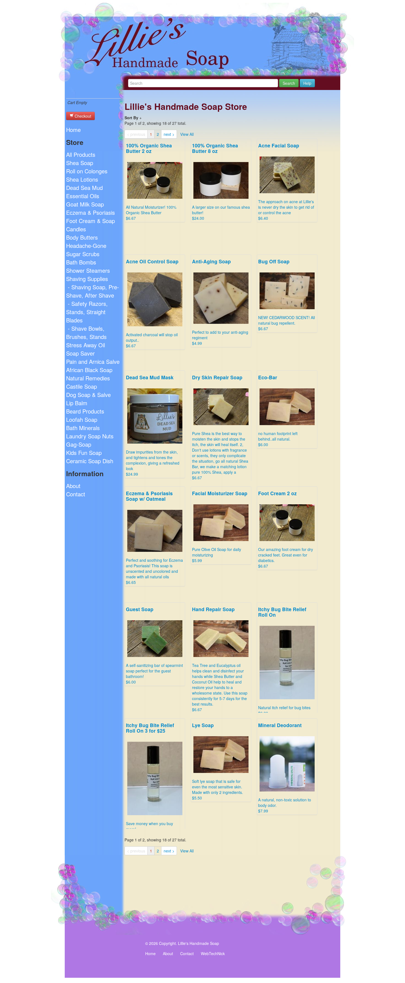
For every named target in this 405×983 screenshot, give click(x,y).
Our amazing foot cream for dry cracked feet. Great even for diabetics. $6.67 (285, 529)
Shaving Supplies (87, 279)
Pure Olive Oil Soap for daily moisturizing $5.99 (219, 526)
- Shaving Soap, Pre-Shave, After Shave (92, 291)
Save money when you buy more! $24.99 (150, 779)
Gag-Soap (78, 444)
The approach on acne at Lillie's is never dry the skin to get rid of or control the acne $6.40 (286, 181)
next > (169, 134)
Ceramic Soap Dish (89, 461)
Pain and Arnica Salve (93, 361)
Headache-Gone (86, 246)
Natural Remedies (88, 378)
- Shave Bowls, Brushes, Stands (86, 332)
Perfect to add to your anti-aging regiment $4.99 (220, 302)
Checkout (82, 116)
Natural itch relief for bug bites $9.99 (284, 661)
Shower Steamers (88, 270)
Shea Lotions (82, 179)
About (73, 486)
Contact (75, 494)
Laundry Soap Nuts (90, 436)
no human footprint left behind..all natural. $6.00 (278, 410)
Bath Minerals (83, 428)
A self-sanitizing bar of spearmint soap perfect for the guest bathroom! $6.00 (154, 645)
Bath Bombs (81, 262)
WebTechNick (213, 953)
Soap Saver (80, 353)
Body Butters (82, 237)
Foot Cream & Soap (90, 221)
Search (289, 83)
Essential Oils (82, 196)
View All (187, 134)
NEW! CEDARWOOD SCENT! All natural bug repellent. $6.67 (286, 294)
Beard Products (85, 411)
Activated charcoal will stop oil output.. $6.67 (152, 303)
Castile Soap (81, 386)
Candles (76, 229)
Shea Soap (79, 163)
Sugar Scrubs (82, 254)
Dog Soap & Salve (88, 395)
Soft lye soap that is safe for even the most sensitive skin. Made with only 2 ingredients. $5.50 (217, 761)
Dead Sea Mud (84, 188)
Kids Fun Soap (84, 453)
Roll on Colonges (86, 171)
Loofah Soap (81, 419)
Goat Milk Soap (85, 204)
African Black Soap (89, 370)
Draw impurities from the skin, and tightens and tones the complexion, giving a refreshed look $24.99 (152, 425)
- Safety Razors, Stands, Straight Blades (87, 312)
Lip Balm (76, 403)
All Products (80, 154)
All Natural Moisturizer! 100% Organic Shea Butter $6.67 (151, 181)
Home (73, 130)
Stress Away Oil (85, 345)
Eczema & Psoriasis (90, 212)
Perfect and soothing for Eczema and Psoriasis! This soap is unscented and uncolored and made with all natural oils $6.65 (154, 537)
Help (307, 83)
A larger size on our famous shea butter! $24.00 (221, 181)
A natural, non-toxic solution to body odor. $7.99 (284, 768)
